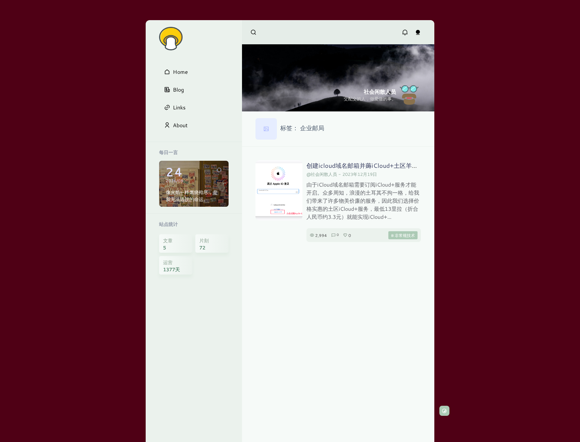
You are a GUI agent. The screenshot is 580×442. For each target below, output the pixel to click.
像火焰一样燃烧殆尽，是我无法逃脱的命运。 (192, 195)
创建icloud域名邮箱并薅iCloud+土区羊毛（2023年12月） (385, 165)
